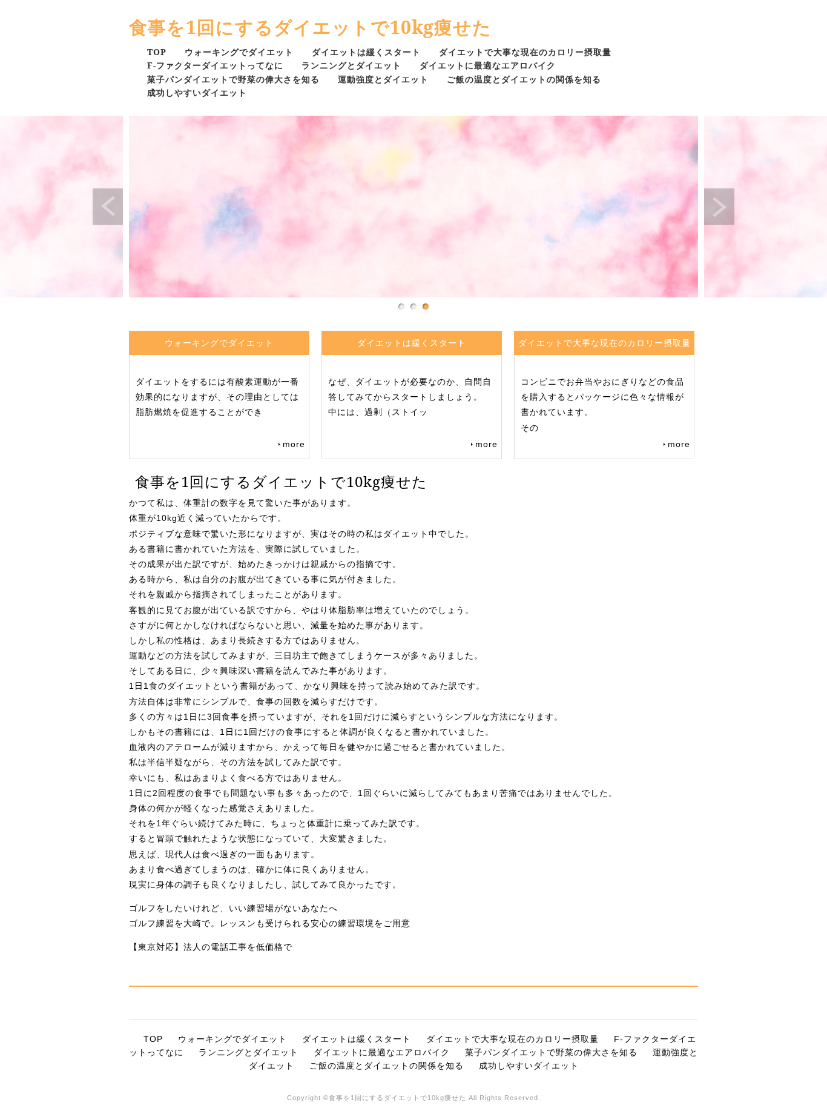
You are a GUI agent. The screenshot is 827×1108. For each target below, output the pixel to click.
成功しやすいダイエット (197, 92)
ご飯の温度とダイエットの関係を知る (524, 79)
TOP (156, 52)
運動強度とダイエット (383, 79)
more (294, 444)
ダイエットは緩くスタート (366, 52)
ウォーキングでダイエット (239, 52)
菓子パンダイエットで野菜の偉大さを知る (233, 79)
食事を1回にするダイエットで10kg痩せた (310, 27)
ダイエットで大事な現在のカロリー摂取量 (525, 52)
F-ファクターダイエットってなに (215, 65)
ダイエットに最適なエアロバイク (488, 65)
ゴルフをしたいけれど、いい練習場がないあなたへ (233, 908)
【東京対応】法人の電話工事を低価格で (215, 947)
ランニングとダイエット (351, 65)
